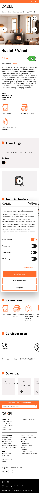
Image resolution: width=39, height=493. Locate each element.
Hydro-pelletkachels (9, 446)
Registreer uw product (7, 460)
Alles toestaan (19, 274)
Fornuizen (5, 456)
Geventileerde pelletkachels (7, 439)
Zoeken (32, 1)
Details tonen (28, 267)
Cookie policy (19, 486)
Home (4, 12)
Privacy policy (7, 486)
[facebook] (11, 471)
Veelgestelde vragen (28, 438)
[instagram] (3, 471)
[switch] (34, 246)
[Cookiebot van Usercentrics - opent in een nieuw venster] (28, 203)
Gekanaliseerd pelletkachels (7, 442)
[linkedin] (7, 471)
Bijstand (24, 440)
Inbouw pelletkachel (9, 448)
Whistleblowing (7, 488)
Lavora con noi (26, 451)
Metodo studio (13, 490)
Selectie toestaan (19, 281)
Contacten (25, 444)
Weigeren (19, 287)
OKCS (30, 490)
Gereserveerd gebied (29, 453)
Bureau (23, 441)
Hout (9, 12)
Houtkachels (17, 12)
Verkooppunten (27, 436)
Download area (26, 446)
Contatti (24, 450)
